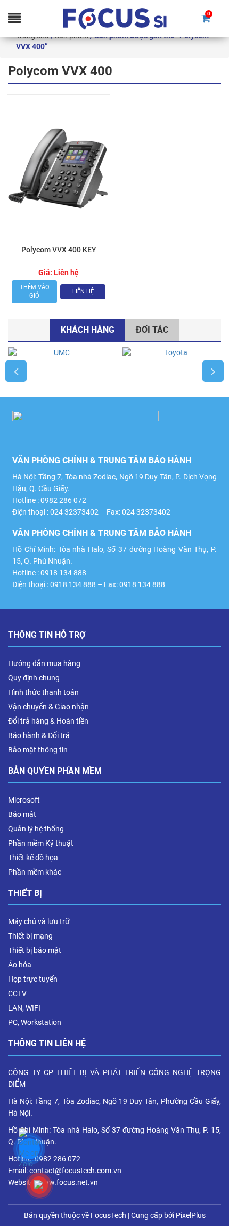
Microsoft (24, 800)
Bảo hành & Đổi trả (39, 735)
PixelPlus (191, 1215)
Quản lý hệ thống (36, 828)
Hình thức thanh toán (43, 692)
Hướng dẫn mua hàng (44, 663)
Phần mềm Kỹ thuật (40, 843)
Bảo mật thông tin (38, 750)
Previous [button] (16, 371)
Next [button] (213, 371)
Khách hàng (87, 330)
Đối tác (152, 330)
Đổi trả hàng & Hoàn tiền (48, 721)
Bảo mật (22, 814)
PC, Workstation (34, 1022)
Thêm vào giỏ (35, 291)
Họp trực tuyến (33, 979)
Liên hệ (83, 291)
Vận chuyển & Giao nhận (48, 706)
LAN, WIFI (24, 1008)
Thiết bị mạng (30, 936)
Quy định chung (34, 678)
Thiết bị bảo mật (34, 950)
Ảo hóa (19, 964)
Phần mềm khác (34, 872)
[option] (57, 371)
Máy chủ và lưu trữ (39, 921)
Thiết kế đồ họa (33, 857)
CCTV (17, 993)
